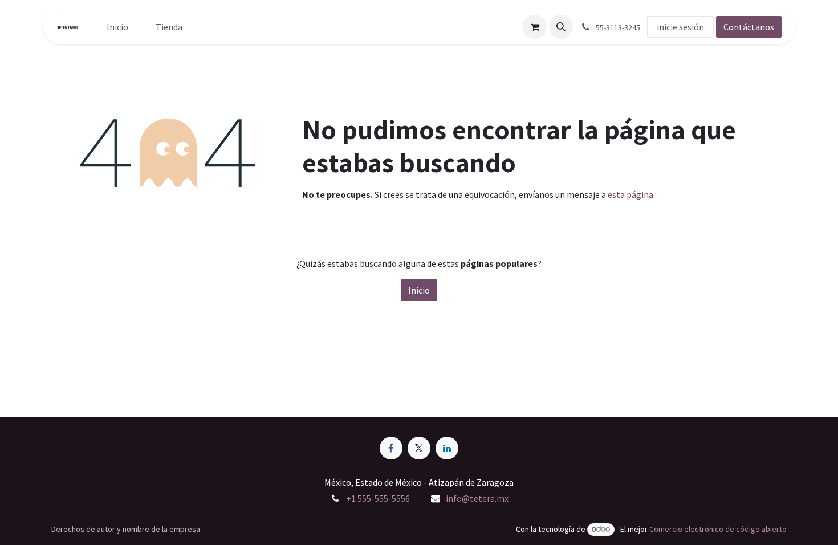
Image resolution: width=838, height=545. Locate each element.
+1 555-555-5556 (378, 498)
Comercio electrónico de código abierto (718, 529)
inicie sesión (680, 26)
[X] (419, 448)
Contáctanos (748, 26)
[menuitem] (117, 26)
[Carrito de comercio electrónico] (535, 27)
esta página (630, 194)
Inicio (419, 290)
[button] (561, 27)
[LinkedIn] (447, 448)
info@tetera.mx (477, 498)
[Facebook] (391, 448)
